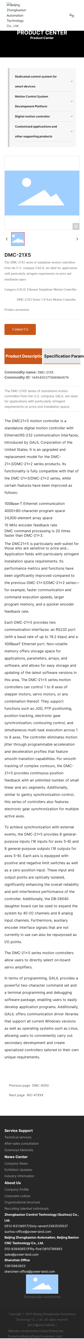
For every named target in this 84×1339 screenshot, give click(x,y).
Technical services (17, 1137)
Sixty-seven (38, 1226)
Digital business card (47, 1336)
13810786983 (51, 1249)
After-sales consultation (21, 1143)
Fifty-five (34, 1249)
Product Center (42, 32)
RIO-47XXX (35, 1095)
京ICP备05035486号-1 (42, 1325)
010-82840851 (15, 1249)
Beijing (27, 1336)
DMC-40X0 (40, 1085)
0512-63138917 (16, 1226)
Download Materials (18, 1150)
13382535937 (57, 1226)
